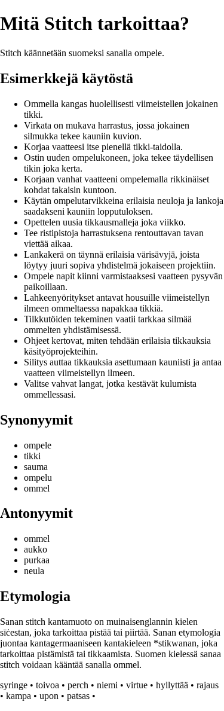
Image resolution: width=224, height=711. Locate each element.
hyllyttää (172, 685)
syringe (13, 685)
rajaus (208, 685)
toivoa (47, 685)
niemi (107, 685)
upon (49, 696)
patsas (78, 696)
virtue (137, 685)
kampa (18, 696)
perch (77, 685)
